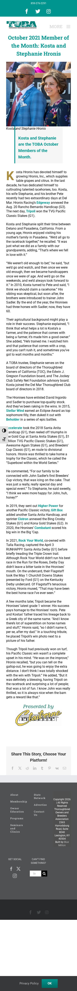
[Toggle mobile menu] (69, 26)
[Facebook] (11, 869)
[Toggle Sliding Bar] (55, 26)
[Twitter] (18, 869)
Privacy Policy (29, 983)
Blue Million (63, 844)
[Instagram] (15, 876)
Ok (50, 983)
